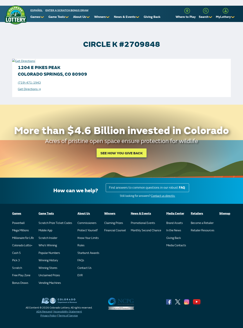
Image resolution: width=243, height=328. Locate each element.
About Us (79, 17)
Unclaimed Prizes (49, 275)
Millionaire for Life (23, 238)
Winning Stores (48, 268)
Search (203, 17)
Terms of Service (68, 315)
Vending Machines (50, 283)
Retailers (197, 213)
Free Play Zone (21, 275)
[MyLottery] (225, 11)
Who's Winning (48, 245)
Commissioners (86, 223)
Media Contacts (176, 245)
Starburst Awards (88, 253)
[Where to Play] (187, 11)
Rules (80, 245)
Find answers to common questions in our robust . (147, 188)
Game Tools (56, 17)
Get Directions (29, 89)
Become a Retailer (202, 223)
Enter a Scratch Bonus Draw (66, 10)
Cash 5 (16, 253)
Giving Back (152, 17)
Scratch (17, 268)
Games (35, 17)
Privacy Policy (48, 315)
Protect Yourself (87, 230)
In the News (173, 230)
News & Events (125, 17)
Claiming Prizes (113, 223)
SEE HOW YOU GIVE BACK (121, 153)
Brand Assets (174, 223)
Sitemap (224, 213)
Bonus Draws (20, 283)
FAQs (80, 260)
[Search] (206, 11)
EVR (80, 275)
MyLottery (223, 17)
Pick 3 (16, 260)
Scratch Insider (48, 238)
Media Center (175, 213)
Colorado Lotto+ (22, 245)
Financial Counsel (115, 230)
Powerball (18, 223)
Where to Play (186, 17)
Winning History (48, 260)
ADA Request (44, 311)
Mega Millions (20, 230)
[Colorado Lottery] (16, 14)
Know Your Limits (88, 238)
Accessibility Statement (68, 311)
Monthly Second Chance (146, 230)
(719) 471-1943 (29, 83)
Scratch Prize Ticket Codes (55, 223)
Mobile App (45, 230)
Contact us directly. (163, 196)
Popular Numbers (49, 253)
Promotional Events (143, 223)
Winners (100, 17)
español (36, 10)
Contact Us (84, 268)
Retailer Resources (202, 230)
